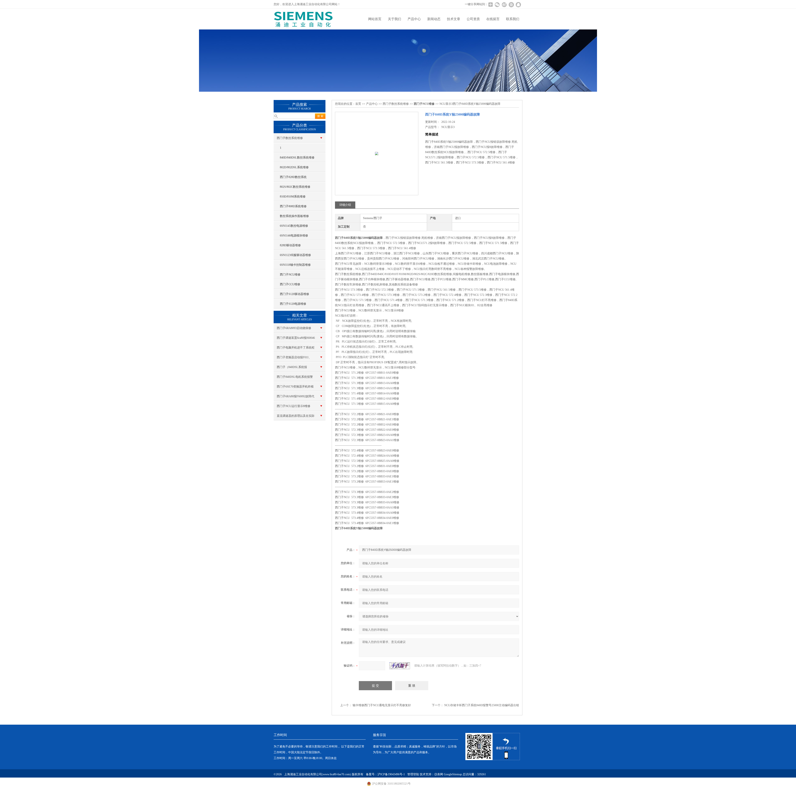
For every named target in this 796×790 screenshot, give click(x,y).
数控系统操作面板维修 (294, 216)
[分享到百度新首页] (511, 4)
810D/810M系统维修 (293, 196)
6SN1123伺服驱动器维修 (295, 255)
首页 (358, 103)
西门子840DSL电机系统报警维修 (295, 378)
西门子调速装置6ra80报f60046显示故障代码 (296, 339)
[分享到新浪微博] (504, 4)
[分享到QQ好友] (518, 4)
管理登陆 (413, 774)
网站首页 (374, 19)
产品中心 (414, 19)
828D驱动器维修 (290, 245)
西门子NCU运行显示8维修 (293, 406)
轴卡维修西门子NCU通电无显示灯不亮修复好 (382, 705)
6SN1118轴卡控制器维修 (295, 264)
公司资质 (473, 19)
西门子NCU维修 (290, 274)
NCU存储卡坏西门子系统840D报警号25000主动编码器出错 (481, 705)
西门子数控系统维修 (290, 138)
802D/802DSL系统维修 (294, 167)
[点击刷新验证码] (399, 665)
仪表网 (438, 774)
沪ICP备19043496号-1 (391, 774)
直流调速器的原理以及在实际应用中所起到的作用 (295, 417)
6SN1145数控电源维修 (294, 225)
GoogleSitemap (453, 774)
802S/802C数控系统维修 (295, 186)
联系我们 (512, 19)
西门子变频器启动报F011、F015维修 (294, 359)
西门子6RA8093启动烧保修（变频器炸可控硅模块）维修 (295, 330)
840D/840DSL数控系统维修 (297, 157)
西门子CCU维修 (290, 284)
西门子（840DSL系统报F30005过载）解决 (292, 369)
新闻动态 (433, 19)
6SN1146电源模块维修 (294, 235)
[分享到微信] (497, 4)
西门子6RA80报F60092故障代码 (295, 398)
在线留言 (493, 19)
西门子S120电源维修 (293, 303)
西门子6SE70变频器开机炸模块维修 (295, 388)
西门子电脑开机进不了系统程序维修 (295, 349)
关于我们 (394, 19)
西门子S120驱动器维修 (294, 294)
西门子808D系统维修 (293, 206)
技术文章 (453, 19)
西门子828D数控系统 (293, 177)
